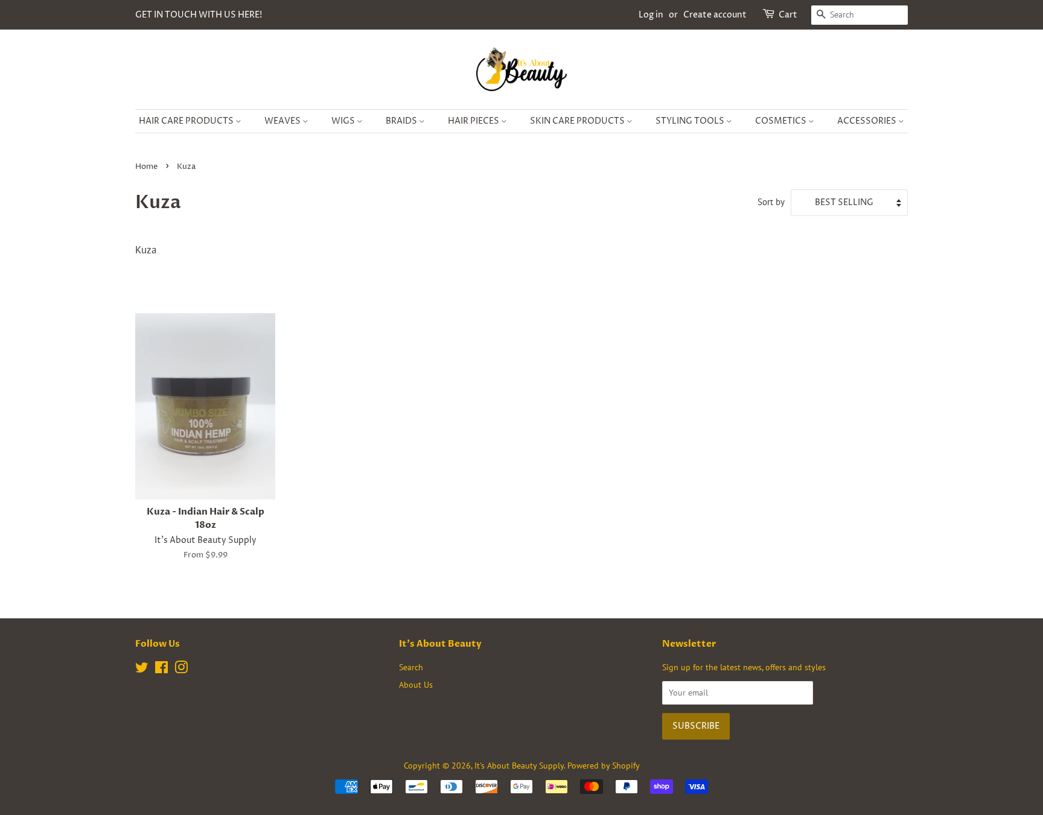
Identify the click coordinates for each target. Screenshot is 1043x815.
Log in (651, 15)
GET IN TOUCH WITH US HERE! (198, 15)
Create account (715, 15)
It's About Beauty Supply (519, 765)
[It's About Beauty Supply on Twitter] (141, 669)
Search (411, 667)
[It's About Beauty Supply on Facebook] (161, 669)
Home (146, 167)
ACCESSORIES (867, 121)
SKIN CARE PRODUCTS (578, 121)
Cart (788, 15)
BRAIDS (402, 121)
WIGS (344, 121)
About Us (416, 684)
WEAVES (283, 121)
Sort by (771, 201)
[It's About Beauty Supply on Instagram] (181, 669)
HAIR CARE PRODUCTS (187, 121)
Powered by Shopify (603, 765)
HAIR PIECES (474, 121)
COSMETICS (781, 121)
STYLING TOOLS (690, 121)
